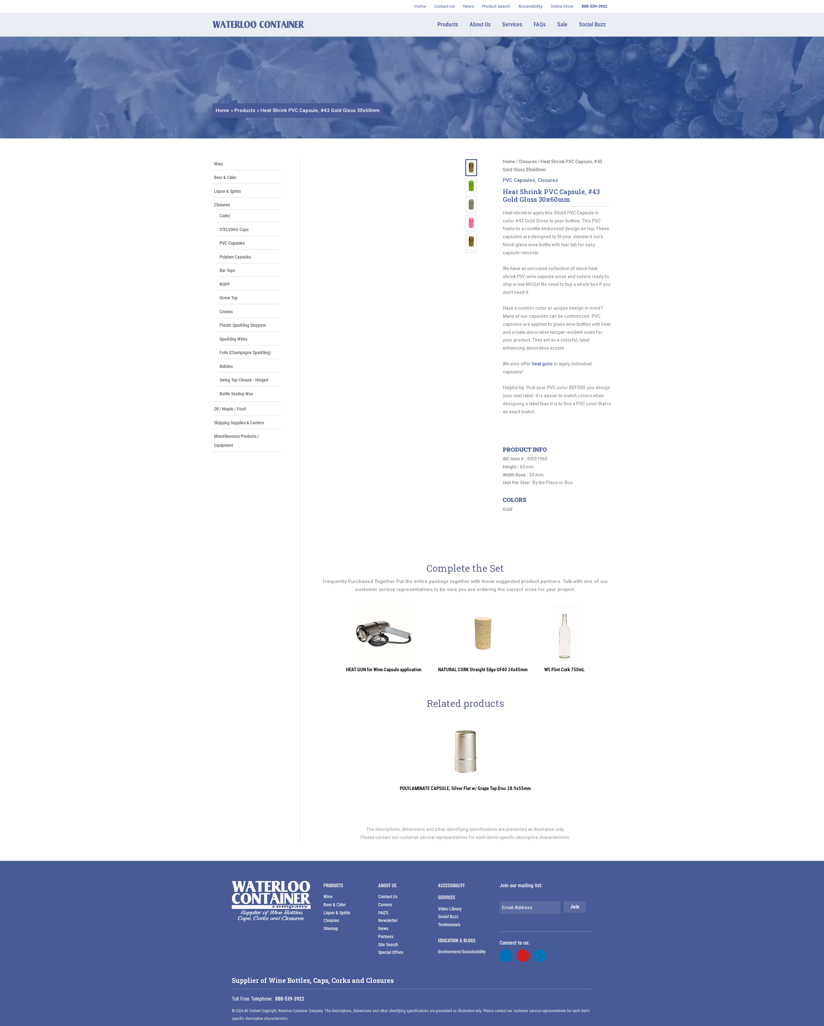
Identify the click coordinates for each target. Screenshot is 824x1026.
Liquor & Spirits (227, 191)
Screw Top (229, 297)
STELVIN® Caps (234, 229)
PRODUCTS (333, 885)
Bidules (226, 366)
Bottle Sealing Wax (236, 393)
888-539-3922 (289, 999)
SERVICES (446, 897)
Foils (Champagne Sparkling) (245, 352)
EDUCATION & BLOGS (456, 940)
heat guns (542, 363)
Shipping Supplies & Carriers (239, 422)
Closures (222, 204)
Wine (218, 163)
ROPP (225, 284)
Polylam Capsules (235, 256)
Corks (225, 215)
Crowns (226, 311)
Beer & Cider (225, 177)
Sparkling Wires (233, 339)
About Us (387, 885)
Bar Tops (227, 270)
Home (509, 161)
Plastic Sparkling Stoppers (243, 325)
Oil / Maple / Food (230, 408)
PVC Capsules (232, 243)
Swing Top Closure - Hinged (244, 379)
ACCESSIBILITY (451, 885)
